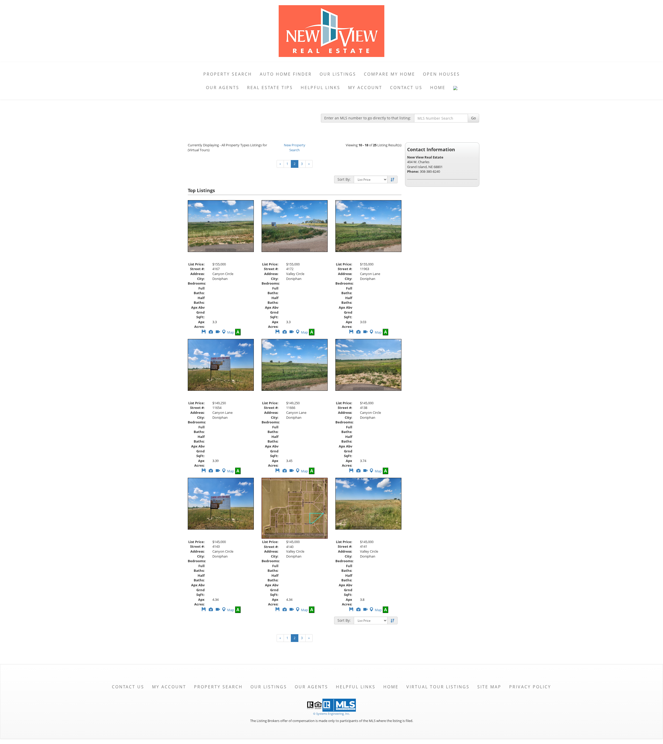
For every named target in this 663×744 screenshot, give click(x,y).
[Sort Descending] (392, 180)
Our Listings (338, 74)
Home (437, 87)
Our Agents (222, 87)
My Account (365, 87)
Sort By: (344, 179)
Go (473, 117)
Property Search (227, 74)
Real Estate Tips (270, 87)
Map (230, 332)
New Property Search (294, 147)
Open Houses (441, 74)
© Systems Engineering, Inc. (331, 714)
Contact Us (406, 87)
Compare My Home (389, 74)
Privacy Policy (530, 687)
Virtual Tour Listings (438, 687)
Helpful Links (320, 87)
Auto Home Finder (286, 74)
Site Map (489, 687)
